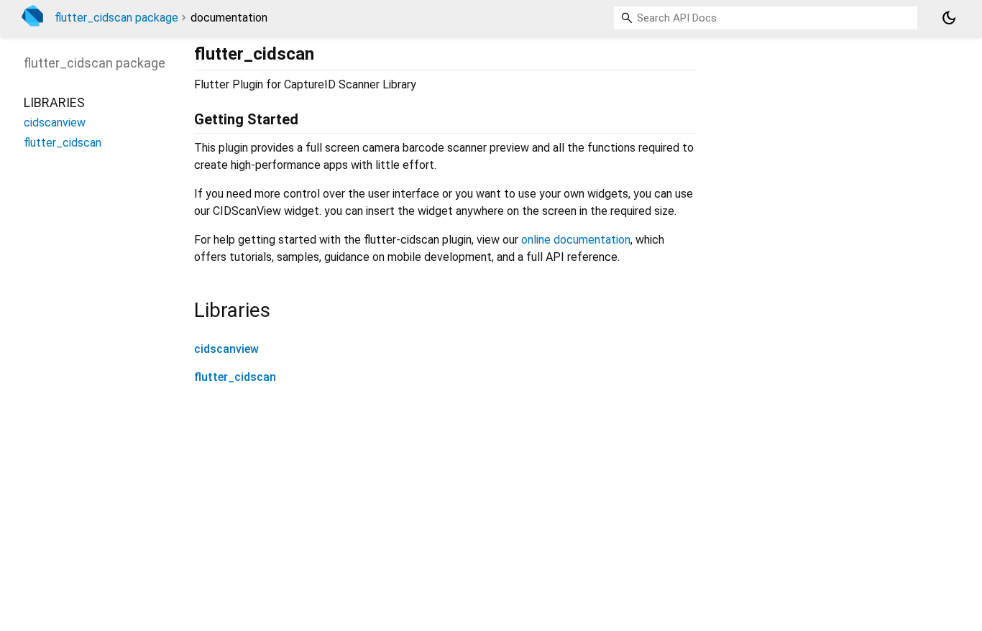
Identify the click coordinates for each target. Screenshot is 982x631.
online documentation (575, 240)
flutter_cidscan (235, 377)
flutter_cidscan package (116, 17)
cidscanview (226, 349)
